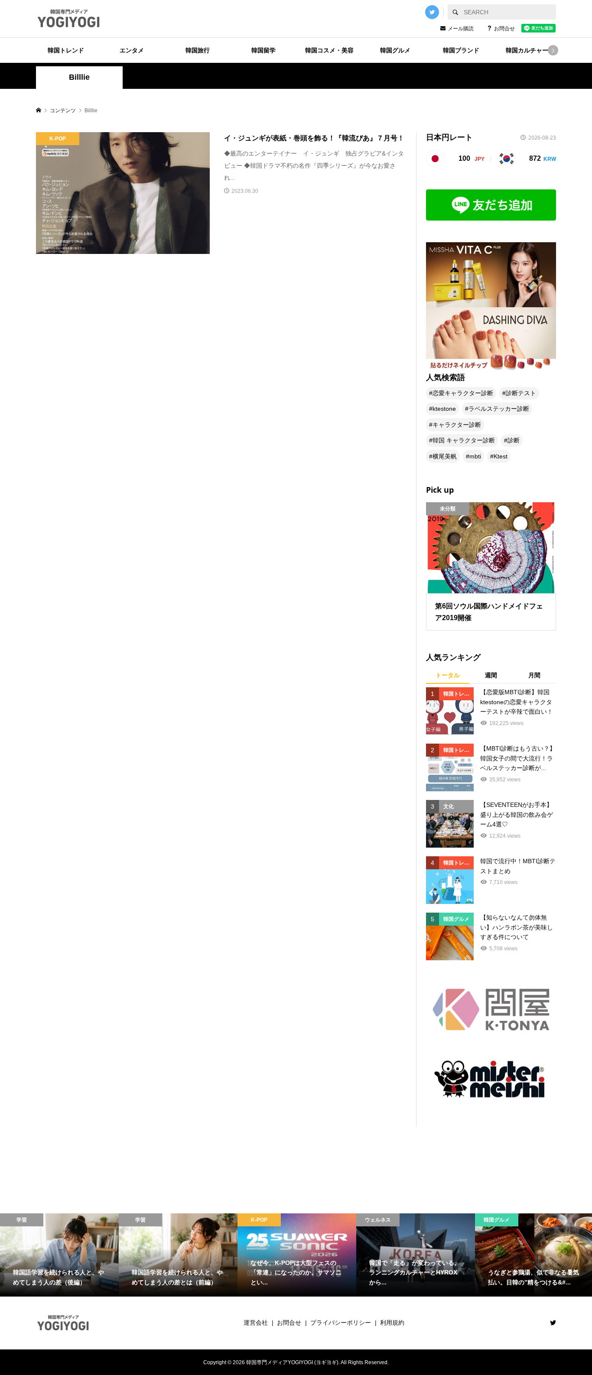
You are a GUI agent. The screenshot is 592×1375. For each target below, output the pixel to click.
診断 (513, 440)
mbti (475, 456)
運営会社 (256, 1322)
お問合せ (504, 29)
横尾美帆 (445, 456)
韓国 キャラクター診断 (464, 440)
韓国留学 (263, 50)
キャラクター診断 (457, 424)
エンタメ (132, 50)
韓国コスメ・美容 (329, 50)
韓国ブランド (461, 50)
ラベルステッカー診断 (498, 408)
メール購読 (461, 29)
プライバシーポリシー (340, 1322)
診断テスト (521, 393)
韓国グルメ (395, 50)
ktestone (444, 408)
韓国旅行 (197, 50)
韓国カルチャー (527, 50)
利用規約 (392, 1322)
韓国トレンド (66, 50)
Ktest (500, 456)
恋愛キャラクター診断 (463, 393)
